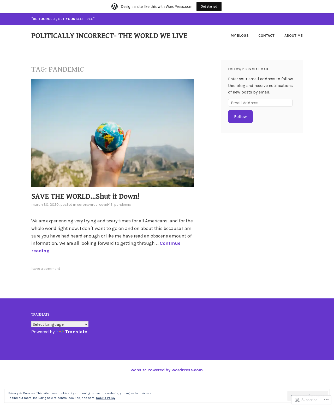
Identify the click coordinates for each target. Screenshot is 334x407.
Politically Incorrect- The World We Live (109, 35)
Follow (240, 116)
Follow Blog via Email (248, 69)
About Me (293, 35)
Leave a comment (45, 268)
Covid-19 (105, 204)
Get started (209, 6)
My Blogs (240, 35)
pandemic (122, 204)
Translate (76, 332)
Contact (266, 35)
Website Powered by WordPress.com (166, 369)
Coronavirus (87, 204)
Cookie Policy (105, 398)
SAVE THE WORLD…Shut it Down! (85, 196)
